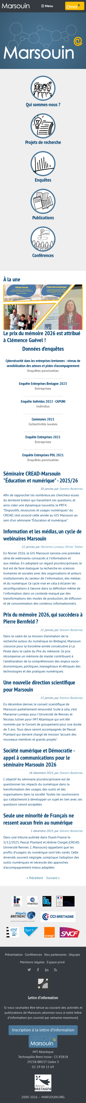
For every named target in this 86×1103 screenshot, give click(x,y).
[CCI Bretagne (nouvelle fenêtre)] (58, 916)
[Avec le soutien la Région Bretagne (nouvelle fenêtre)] (43, 1083)
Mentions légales (32, 962)
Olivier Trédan (74, 547)
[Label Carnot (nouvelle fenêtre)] (43, 983)
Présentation (14, 955)
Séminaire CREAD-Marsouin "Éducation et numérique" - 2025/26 (40, 477)
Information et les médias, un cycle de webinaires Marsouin (42, 535)
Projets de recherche (43, 142)
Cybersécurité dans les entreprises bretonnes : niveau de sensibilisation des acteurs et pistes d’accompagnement (43, 363)
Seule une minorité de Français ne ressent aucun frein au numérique (38, 819)
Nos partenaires (55, 955)
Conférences (43, 255)
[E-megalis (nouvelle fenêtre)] (23, 916)
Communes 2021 (43, 419)
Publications (43, 217)
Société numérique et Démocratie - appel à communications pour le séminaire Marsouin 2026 (39, 757)
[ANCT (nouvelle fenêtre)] (65, 901)
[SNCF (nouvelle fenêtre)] (69, 932)
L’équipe (74, 955)
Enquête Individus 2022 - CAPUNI (43, 401)
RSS (55, 969)
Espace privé (56, 962)
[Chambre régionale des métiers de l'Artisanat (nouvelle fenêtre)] (13, 932)
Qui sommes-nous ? (43, 104)
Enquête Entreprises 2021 (43, 436)
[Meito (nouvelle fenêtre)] (32, 901)
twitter (29, 969)
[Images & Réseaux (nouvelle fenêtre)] (17, 901)
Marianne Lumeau (51, 547)
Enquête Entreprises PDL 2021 (43, 455)
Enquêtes (43, 180)
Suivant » (53, 878)
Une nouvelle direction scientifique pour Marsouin (39, 686)
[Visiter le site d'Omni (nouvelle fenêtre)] (74, 6)
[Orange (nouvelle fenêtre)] (49, 932)
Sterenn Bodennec (71, 489)
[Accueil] (16, 6)
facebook (38, 969)
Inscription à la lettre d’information (43, 1030)
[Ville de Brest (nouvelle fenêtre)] (32, 932)
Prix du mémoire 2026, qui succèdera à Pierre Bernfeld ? (43, 618)
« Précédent (35, 878)
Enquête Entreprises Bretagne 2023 (43, 383)
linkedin (46, 969)
